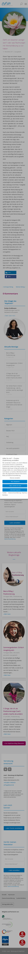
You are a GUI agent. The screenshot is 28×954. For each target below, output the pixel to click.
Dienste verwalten (15, 478)
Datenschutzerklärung (14, 493)
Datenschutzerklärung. (14, 475)
